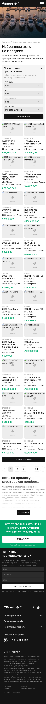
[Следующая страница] (42, 469)
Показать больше (24, 459)
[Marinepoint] (16, 640)
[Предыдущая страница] (4, 469)
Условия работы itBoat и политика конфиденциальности (23, 591)
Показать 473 (24, 116)
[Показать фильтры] (41, 69)
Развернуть (24, 512)
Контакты (17, 652)
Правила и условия (7, 687)
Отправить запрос (23, 587)
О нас (7, 652)
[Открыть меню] (42, 3)
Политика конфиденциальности (28, 687)
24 (36, 469)
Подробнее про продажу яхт (23, 545)
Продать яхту (23, 539)
